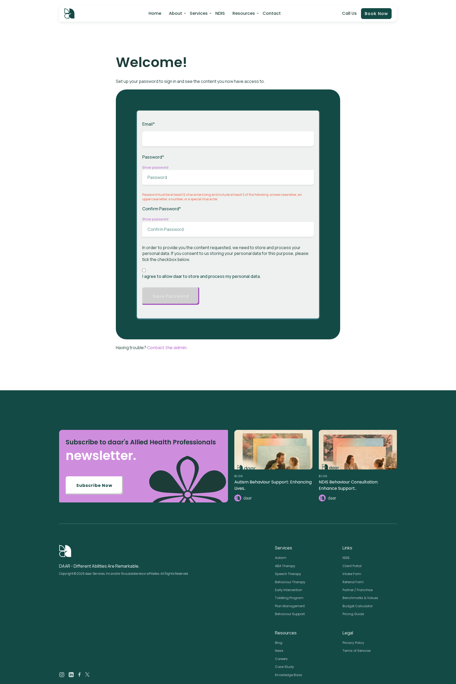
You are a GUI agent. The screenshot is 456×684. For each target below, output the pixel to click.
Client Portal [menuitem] (352, 566)
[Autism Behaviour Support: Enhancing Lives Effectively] (273, 449)
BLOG (238, 476)
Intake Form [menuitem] (352, 574)
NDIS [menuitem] (220, 13)
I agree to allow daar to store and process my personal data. (201, 276)
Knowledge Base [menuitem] (288, 675)
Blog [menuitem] (278, 642)
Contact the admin (167, 348)
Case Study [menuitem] (284, 666)
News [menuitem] (279, 650)
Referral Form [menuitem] (353, 582)
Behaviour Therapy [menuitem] (290, 582)
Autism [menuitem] (280, 557)
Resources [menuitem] (243, 13)
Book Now (376, 14)
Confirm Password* (161, 209)
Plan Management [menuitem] (290, 606)
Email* (148, 124)
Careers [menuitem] (281, 659)
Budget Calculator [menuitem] (358, 606)
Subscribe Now (94, 485)
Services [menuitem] (199, 13)
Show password (155, 167)
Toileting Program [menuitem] (289, 598)
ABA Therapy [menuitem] (285, 566)
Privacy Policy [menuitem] (353, 642)
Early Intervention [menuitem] (288, 590)
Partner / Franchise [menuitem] (358, 590)
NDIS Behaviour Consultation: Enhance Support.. (348, 485)
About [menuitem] (175, 13)
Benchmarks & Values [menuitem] (360, 598)
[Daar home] (69, 13)
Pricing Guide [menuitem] (353, 614)
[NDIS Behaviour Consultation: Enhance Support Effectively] (358, 449)
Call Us (349, 13)
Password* (153, 157)
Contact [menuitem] (272, 13)
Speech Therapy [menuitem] (288, 574)
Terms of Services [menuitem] (357, 650)
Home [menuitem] (155, 13)
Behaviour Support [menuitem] (290, 614)
